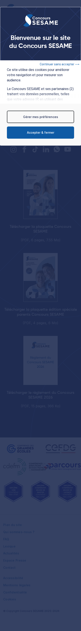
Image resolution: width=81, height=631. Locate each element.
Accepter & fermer (40, 132)
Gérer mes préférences (40, 117)
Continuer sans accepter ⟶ (59, 64)
